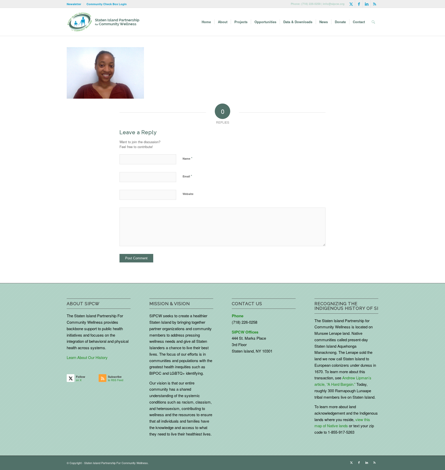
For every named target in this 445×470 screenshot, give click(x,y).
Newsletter (74, 4)
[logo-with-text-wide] (103, 22)
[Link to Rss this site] (374, 4)
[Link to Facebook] (359, 4)
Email (187, 176)
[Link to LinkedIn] (366, 4)
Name (187, 158)
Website (188, 194)
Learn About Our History (87, 357)
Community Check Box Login (107, 4)
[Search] (373, 22)
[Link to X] (351, 4)
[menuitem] (75, 4)
